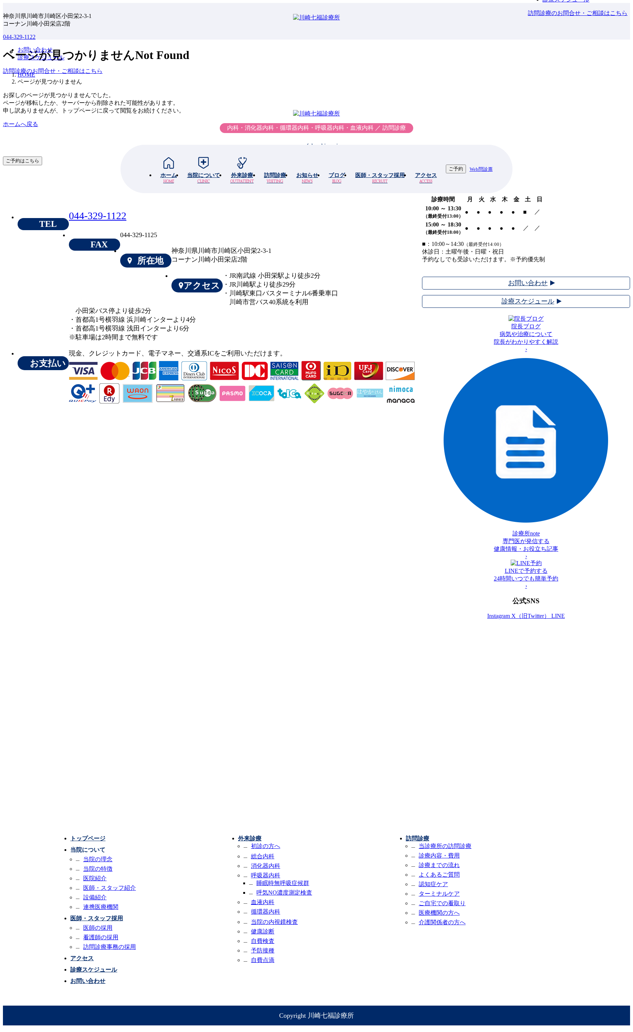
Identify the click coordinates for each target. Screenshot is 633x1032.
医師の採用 (97, 928)
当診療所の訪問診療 (445, 846)
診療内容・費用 (439, 855)
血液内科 (262, 902)
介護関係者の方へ (442, 922)
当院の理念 (97, 859)
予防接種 (262, 950)
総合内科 (262, 856)
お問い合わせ (88, 981)
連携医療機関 (100, 907)
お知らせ (307, 178)
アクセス (426, 178)
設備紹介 (95, 897)
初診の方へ (265, 846)
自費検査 (262, 941)
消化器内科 (265, 866)
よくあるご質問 (439, 874)
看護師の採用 (100, 937)
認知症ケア (433, 884)
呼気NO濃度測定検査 (284, 892)
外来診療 (242, 178)
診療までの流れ (439, 865)
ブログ (337, 178)
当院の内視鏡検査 (274, 922)
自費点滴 (262, 960)
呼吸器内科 (265, 875)
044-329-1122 (19, 37)
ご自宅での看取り (442, 903)
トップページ (88, 838)
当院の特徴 (97, 869)
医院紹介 (95, 878)
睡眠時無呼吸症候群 (282, 883)
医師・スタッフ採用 (380, 178)
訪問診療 (275, 178)
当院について (203, 178)
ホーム (168, 178)
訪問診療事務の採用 (109, 947)
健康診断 (262, 931)
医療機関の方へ (439, 913)
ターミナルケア (439, 894)
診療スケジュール (93, 969)
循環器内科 (265, 911)
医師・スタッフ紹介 (109, 888)
